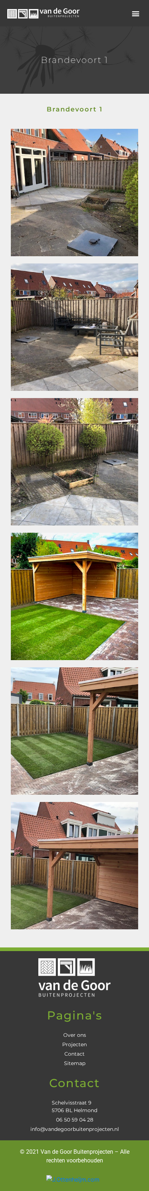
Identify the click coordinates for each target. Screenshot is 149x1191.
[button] (136, 13)
